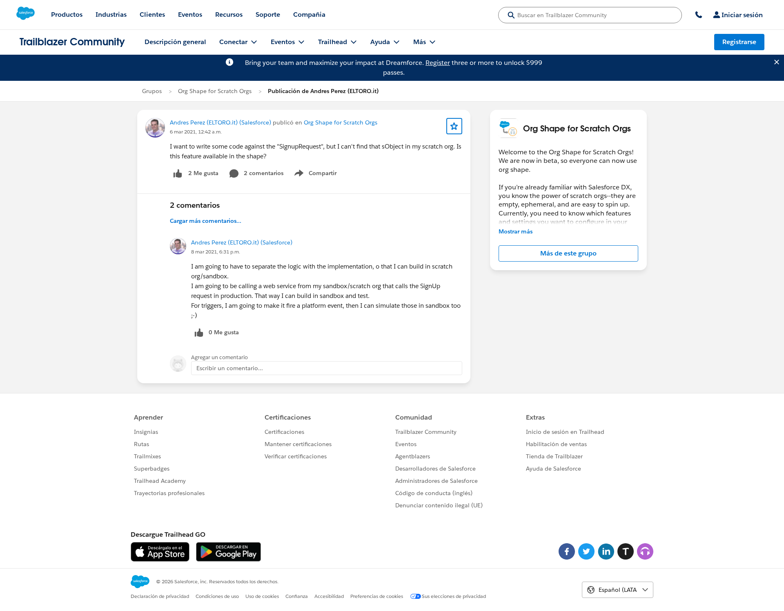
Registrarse (739, 42)
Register (437, 62)
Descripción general (175, 42)
